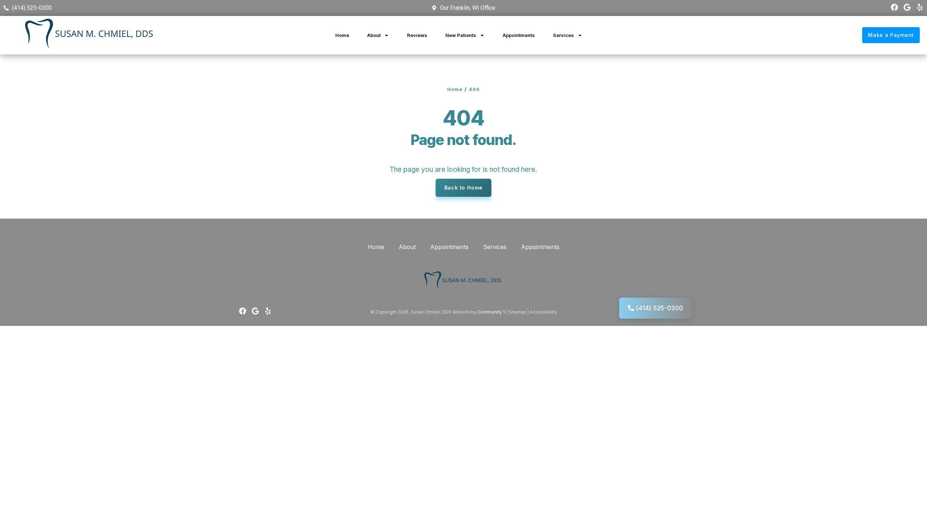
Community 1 (491, 312)
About (374, 35)
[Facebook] (894, 7)
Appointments (519, 35)
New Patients (460, 35)
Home (342, 35)
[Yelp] (919, 7)
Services (563, 35)
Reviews (417, 35)
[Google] (907, 7)
